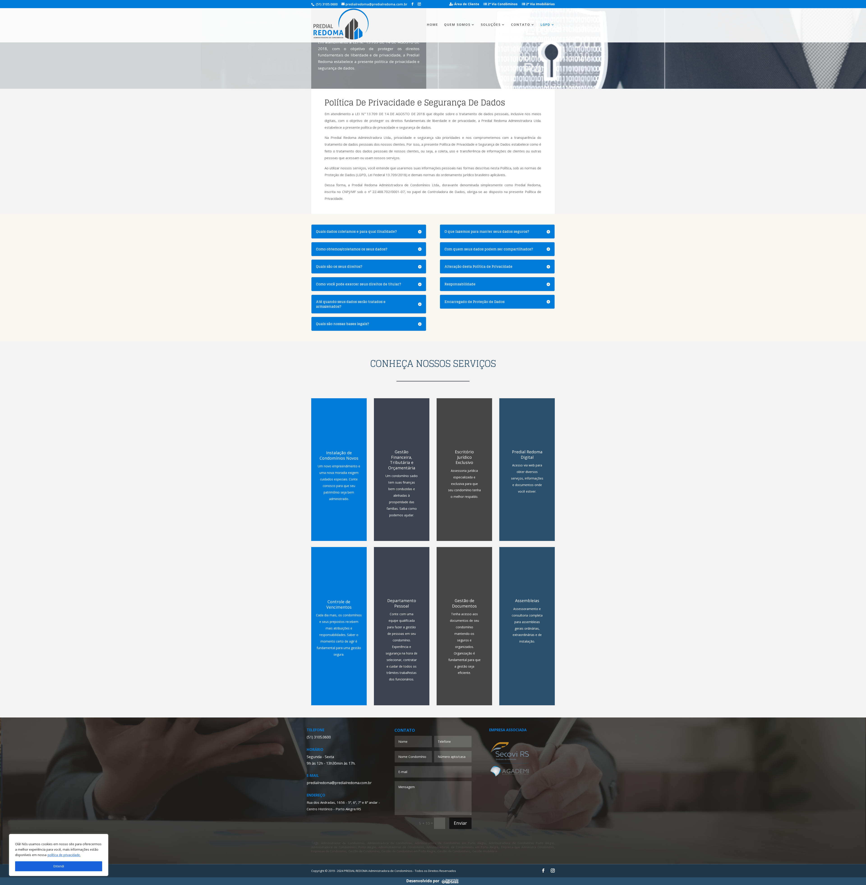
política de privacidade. (64, 855)
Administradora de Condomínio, (390, 843)
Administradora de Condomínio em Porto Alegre (450, 843)
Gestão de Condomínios (453, 851)
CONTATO (520, 25)
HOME (432, 25)
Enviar (460, 823)
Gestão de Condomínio (364, 851)
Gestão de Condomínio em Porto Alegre (408, 851)
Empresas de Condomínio (328, 851)
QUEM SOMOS (457, 25)
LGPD (545, 25)
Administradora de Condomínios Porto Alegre (343, 847)
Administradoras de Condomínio (401, 847)
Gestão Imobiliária (484, 851)
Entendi (58, 866)
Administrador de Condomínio (342, 843)
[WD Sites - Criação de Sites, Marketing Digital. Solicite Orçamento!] (450, 880)
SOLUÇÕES (491, 25)
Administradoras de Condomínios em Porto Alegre (462, 847)
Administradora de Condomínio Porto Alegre (521, 843)
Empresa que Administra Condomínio (527, 847)
